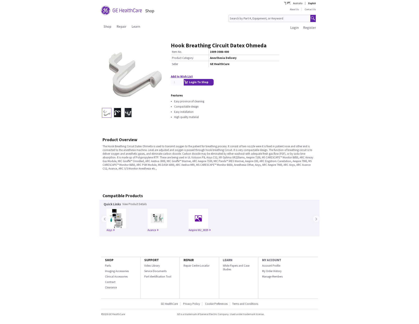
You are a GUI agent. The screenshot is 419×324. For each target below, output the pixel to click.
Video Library (152, 265)
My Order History (272, 271)
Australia (297, 3)
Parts (108, 265)
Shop (107, 26)
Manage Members (272, 276)
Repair (121, 26)
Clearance (111, 287)
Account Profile (271, 265)
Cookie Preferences (216, 304)
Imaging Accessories (117, 271)
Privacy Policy (191, 304)
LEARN (227, 260)
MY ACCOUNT (271, 260)
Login (294, 27)
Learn (136, 26)
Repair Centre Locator (197, 265)
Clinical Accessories (116, 276)
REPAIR (189, 260)
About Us (294, 9)
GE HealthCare (169, 304)
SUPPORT (151, 260)
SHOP (109, 260)
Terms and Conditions (245, 304)
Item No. (177, 52)
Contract (110, 282)
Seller (175, 64)
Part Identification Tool (157, 276)
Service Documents (155, 271)
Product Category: (183, 58)
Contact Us (310, 9)
